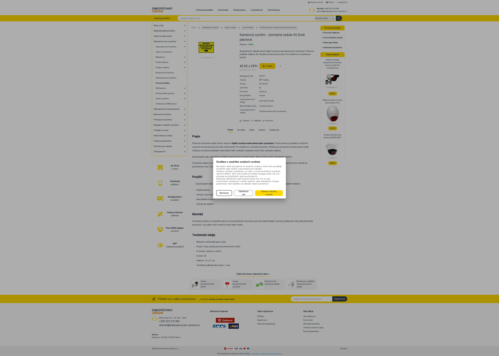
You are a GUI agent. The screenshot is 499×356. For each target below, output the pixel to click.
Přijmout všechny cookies (269, 193)
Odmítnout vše (243, 193)
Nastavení (224, 193)
